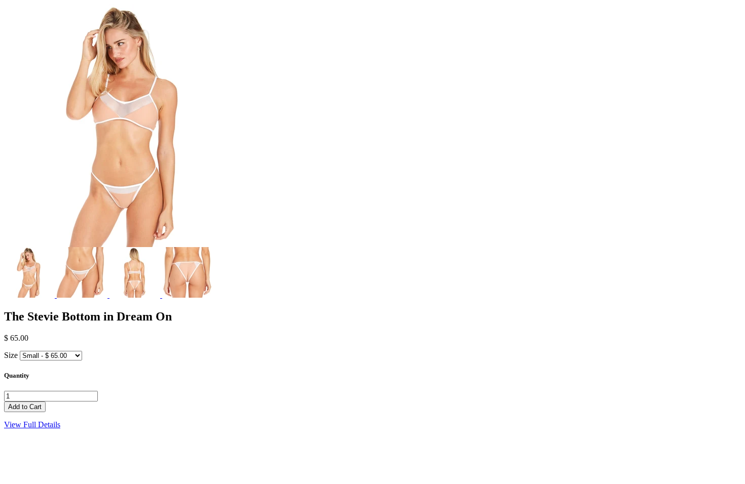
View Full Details (32, 424)
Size (11, 355)
